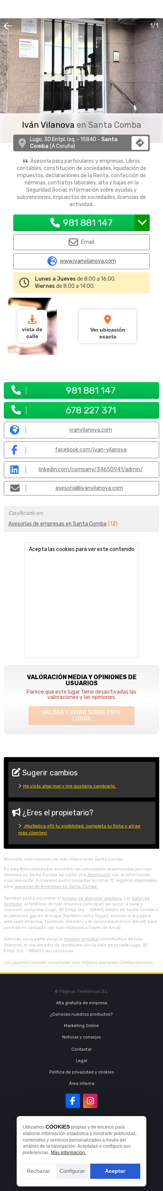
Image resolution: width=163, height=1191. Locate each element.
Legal (81, 1060)
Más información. (68, 1152)
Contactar (81, 1049)
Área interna (81, 1083)
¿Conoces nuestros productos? (81, 1014)
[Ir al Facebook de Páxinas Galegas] (73, 1101)
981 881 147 (88, 222)
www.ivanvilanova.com (88, 261)
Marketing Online (81, 1025)
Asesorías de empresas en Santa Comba (57, 524)
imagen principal (81, 939)
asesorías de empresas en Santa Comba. (56, 886)
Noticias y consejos (81, 1037)
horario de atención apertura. (92, 898)
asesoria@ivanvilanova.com (89, 488)
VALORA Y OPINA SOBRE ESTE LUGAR (81, 715)
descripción (99, 874)
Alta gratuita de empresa (81, 1002)
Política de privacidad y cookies (81, 1072)
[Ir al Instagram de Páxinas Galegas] (90, 1101)
